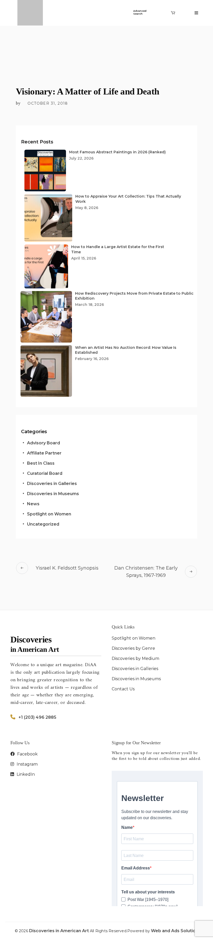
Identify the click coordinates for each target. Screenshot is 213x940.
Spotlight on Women (49, 514)
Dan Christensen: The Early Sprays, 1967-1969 (146, 571)
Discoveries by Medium (135, 658)
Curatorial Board (44, 473)
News (33, 503)
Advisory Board (43, 442)
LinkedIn (25, 774)
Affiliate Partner (44, 453)
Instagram (27, 764)
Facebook (27, 754)
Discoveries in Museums (53, 493)
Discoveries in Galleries (52, 483)
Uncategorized (43, 524)
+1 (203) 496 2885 (37, 717)
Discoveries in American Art (59, 930)
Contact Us (123, 688)
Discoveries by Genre (133, 648)
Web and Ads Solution (174, 930)
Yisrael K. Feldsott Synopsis (67, 568)
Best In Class (41, 463)
